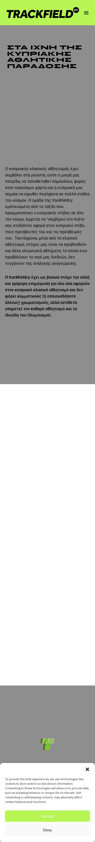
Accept (47, 816)
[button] (87, 769)
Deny (47, 830)
